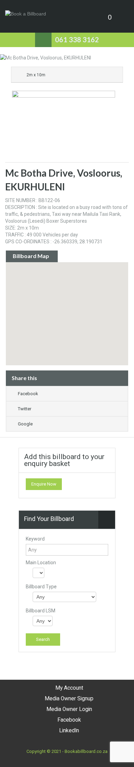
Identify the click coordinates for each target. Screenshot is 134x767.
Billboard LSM (40, 610)
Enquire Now (43, 484)
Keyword (35, 539)
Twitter (24, 408)
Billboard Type (41, 586)
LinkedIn (69, 730)
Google (25, 423)
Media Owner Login (69, 709)
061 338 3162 (77, 39)
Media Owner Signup (69, 699)
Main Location (41, 562)
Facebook (28, 393)
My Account (69, 688)
